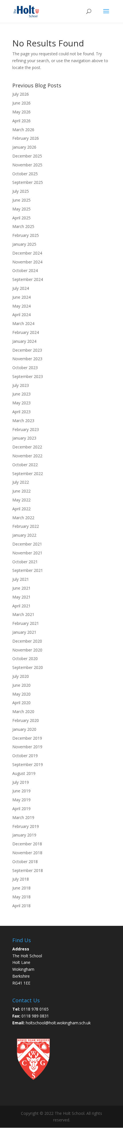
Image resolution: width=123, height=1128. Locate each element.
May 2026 (21, 112)
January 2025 (24, 244)
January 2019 (24, 835)
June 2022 (21, 491)
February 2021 (25, 623)
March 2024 (23, 323)
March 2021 (23, 614)
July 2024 (20, 288)
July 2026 (20, 94)
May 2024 (21, 306)
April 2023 (21, 411)
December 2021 (27, 544)
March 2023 (23, 420)
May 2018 (21, 896)
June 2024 (21, 297)
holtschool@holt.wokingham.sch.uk (58, 1022)
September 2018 (27, 870)
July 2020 (20, 676)
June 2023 (21, 394)
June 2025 (21, 200)
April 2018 (21, 905)
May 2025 (21, 209)
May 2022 (21, 500)
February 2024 (25, 332)
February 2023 (25, 429)
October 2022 (25, 464)
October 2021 (25, 561)
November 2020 (27, 650)
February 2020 (25, 720)
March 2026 (23, 129)
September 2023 (27, 376)
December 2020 (27, 641)
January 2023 (24, 438)
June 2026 (21, 103)
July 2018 (20, 879)
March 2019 (23, 817)
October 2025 (25, 173)
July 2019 (20, 782)
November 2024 (27, 262)
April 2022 (21, 508)
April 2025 (21, 218)
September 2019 (27, 764)
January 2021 (24, 632)
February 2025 (25, 235)
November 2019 (27, 746)
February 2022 (25, 526)
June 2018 (21, 888)
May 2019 (21, 799)
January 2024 (24, 341)
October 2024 (25, 270)
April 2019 (21, 808)
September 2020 (27, 667)
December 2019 (27, 738)
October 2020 (25, 658)
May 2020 (21, 694)
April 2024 (21, 314)
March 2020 (23, 711)
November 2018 (27, 852)
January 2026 (24, 147)
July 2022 (20, 482)
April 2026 (21, 120)
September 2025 (27, 182)
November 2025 (27, 165)
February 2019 (25, 826)
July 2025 (20, 191)
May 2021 (21, 597)
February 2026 (25, 138)
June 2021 (21, 588)
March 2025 (23, 226)
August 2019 (23, 773)
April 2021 (21, 606)
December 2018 (27, 844)
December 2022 (27, 447)
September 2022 (27, 473)
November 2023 (27, 358)
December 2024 (27, 253)
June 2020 (21, 685)
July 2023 (20, 385)
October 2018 (25, 861)
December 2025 (27, 156)
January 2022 (24, 535)
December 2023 (27, 350)
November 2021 (27, 553)
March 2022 (23, 517)
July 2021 (20, 579)
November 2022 (27, 455)
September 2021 (27, 570)
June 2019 (21, 791)
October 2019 (25, 755)
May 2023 (21, 402)
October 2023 (25, 367)
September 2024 (27, 279)
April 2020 (21, 702)
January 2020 (24, 729)
